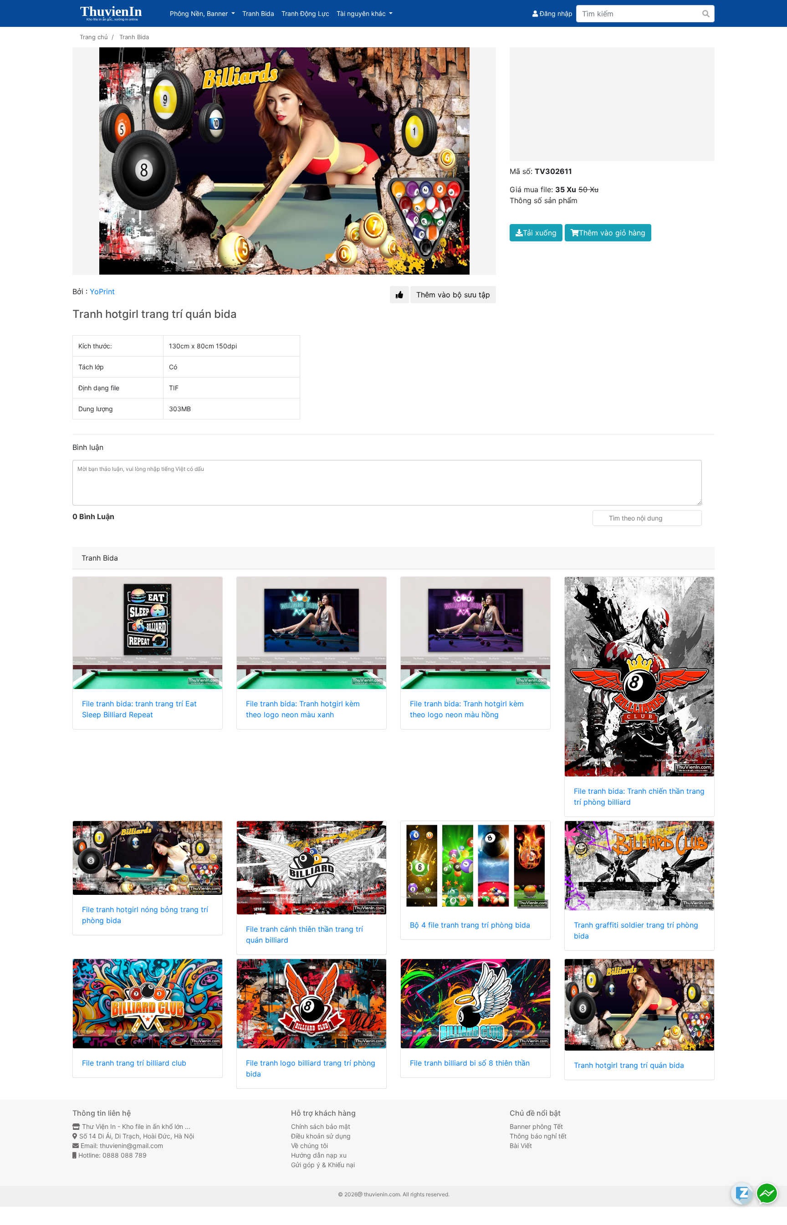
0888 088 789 (124, 1155)
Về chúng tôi (309, 1145)
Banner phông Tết (536, 1126)
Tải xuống (540, 232)
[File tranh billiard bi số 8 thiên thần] (475, 1004)
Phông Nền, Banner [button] (204, 13)
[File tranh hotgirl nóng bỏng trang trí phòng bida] (147, 858)
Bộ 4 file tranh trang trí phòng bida (470, 924)
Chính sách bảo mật (320, 1126)
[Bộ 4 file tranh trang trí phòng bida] (475, 866)
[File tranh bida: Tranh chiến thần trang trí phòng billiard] (639, 676)
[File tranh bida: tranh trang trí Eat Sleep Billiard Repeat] (147, 633)
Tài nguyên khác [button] (367, 13)
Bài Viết (521, 1145)
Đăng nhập (555, 13)
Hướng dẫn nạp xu (319, 1155)
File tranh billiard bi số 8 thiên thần (470, 1062)
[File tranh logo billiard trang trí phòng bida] (311, 1004)
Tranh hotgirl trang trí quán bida (629, 1065)
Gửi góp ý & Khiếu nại (323, 1165)
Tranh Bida (260, 13)
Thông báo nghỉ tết (538, 1136)
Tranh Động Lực (307, 13)
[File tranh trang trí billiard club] (147, 1004)
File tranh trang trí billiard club (134, 1062)
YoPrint (102, 291)
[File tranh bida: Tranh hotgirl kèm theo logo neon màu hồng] (475, 633)
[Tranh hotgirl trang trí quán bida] (639, 1005)
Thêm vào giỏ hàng (612, 232)
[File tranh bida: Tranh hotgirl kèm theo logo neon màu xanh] (311, 633)
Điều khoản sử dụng (321, 1136)
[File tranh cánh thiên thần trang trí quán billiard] (311, 867)
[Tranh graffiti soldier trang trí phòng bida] (639, 866)
